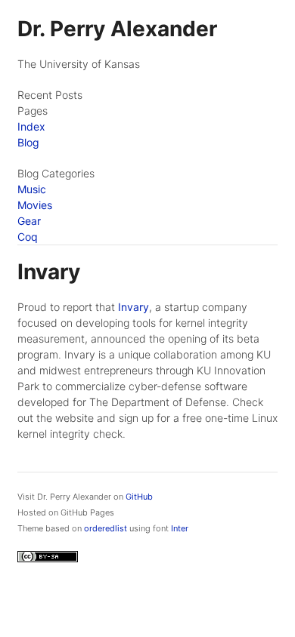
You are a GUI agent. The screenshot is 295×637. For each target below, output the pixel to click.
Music (31, 189)
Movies (34, 204)
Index (31, 126)
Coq (27, 236)
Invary (133, 306)
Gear (29, 220)
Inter (179, 528)
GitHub (139, 496)
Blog (28, 142)
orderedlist (105, 528)
